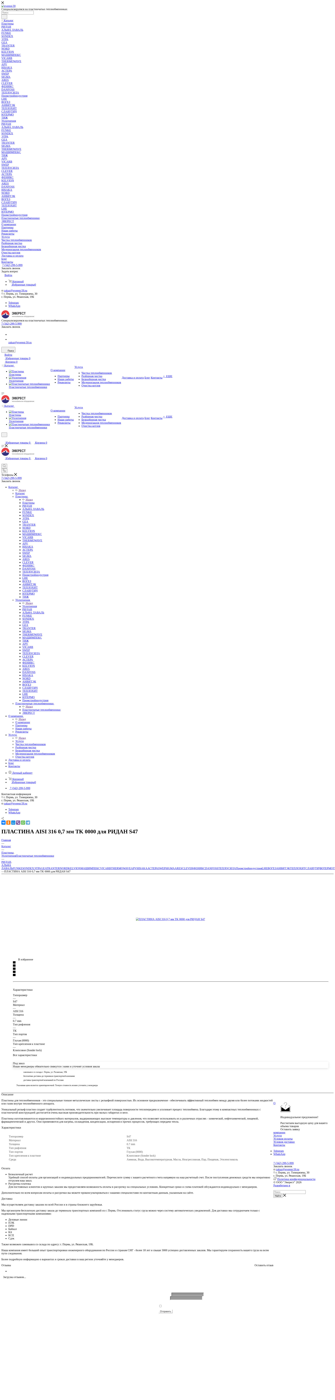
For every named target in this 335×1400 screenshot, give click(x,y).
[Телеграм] (10, 334)
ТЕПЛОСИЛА (227, 868)
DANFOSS (211, 868)
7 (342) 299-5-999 (12, 265)
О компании (22, 722)
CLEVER (187, 868)
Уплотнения (29, 606)
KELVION (74, 868)
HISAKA (142, 868)
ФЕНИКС (199, 868)
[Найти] (4, 16)
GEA (44, 868)
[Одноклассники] (8, 822)
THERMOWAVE (121, 868)
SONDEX (28, 868)
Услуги (19, 741)
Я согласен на (191, 1306)
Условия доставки (284, 1141)
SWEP (162, 868)
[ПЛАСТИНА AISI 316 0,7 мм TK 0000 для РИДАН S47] (175, 919)
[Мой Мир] (13, 822)
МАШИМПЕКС (90, 868)
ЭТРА (37, 868)
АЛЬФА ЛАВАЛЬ (7, 867)
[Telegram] (28, 822)
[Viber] (18, 822)
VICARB (105, 868)
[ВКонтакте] (3, 822)
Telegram (13, 302)
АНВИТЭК (283, 868)
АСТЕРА (152, 868)
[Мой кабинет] (3, 439)
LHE (264, 868)
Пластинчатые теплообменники (41, 709)
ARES (178, 868)
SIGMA (170, 868)
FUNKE (17, 868)
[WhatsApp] (10, 339)
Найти (278, 1196)
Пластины (28, 502)
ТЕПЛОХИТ (297, 868)
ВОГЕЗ (271, 868)
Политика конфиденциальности (296, 1179)
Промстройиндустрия (249, 868)
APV (134, 868)
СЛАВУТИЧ (313, 868)
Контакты (279, 1145)
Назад (22, 490)
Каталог (20, 493)
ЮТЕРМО (327, 868)
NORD (64, 868)
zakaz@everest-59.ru (15, 290)
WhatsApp (14, 305)
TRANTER (53, 868)
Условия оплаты (283, 1138)
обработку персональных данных (200, 1306)
